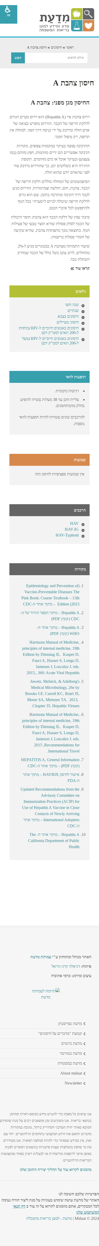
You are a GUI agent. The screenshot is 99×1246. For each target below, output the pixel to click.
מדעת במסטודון (70, 1063)
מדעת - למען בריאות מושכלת (49, 1218)
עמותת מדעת (40, 957)
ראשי (70, 47)
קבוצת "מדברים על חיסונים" (60, 1033)
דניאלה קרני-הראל (66, 966)
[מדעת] (66, 30)
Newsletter (73, 1083)
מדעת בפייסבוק (70, 1023)
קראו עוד (82, 268)
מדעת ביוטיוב (71, 1043)
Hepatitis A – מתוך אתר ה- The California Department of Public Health (53, 840)
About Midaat (71, 1073)
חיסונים (56, 47)
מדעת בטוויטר (71, 1053)
